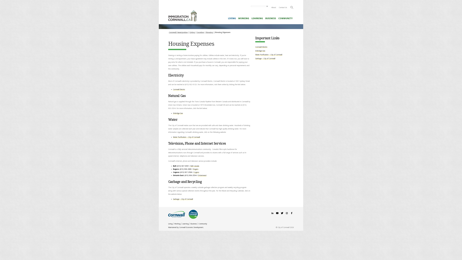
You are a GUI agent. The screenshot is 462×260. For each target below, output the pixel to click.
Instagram (287, 213)
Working (243, 18)
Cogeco (196, 172)
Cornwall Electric (179, 89)
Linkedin (272, 213)
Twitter (282, 213)
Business (270, 18)
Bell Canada (194, 166)
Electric (261, 47)
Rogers (195, 169)
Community (285, 18)
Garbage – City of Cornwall (183, 199)
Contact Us (283, 7)
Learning (257, 18)
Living (232, 18)
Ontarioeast (202, 175)
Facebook (291, 213)
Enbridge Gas (178, 113)
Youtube (277, 213)
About (273, 7)
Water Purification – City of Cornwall (186, 137)
